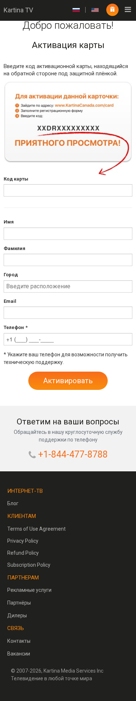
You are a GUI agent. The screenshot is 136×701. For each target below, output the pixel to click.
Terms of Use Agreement (36, 529)
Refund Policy (23, 553)
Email (10, 301)
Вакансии (18, 654)
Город (11, 274)
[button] (68, 381)
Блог (12, 503)
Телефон (14, 327)
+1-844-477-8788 (73, 454)
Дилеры (17, 615)
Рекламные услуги (29, 590)
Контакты (18, 641)
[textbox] (68, 190)
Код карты (16, 179)
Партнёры (19, 603)
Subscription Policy (28, 565)
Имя (9, 222)
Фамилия (14, 248)
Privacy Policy (22, 541)
